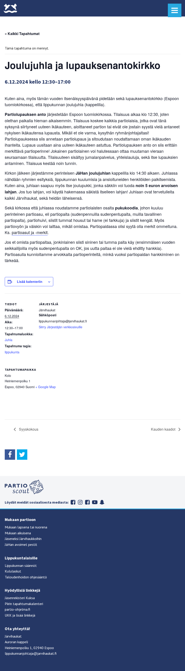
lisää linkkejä (25, 615)
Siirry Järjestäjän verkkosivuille (60, 327)
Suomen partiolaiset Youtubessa (94, 502)
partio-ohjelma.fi (17, 609)
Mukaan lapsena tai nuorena (26, 527)
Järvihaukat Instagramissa (80, 502)
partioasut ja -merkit (30, 232)
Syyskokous (28, 429)
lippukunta (12, 352)
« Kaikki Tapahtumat (22, 33)
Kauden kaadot (163, 429)
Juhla (8, 340)
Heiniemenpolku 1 (18, 647)
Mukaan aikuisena (18, 533)
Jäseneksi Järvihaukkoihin (23, 538)
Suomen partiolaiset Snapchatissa (102, 502)
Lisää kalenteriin (29, 281)
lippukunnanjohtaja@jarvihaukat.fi (31, 653)
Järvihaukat (13, 636)
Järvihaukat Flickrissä (87, 502)
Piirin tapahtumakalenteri (24, 603)
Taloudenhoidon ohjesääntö (26, 577)
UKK (8, 615)
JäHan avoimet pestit (21, 544)
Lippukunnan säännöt (21, 565)
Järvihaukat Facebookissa (73, 502)
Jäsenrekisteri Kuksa (20, 598)
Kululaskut (13, 571)
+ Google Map (45, 387)
